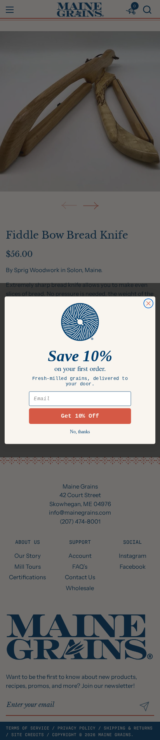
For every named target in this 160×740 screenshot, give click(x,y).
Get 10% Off (80, 415)
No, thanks (80, 431)
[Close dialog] (148, 303)
